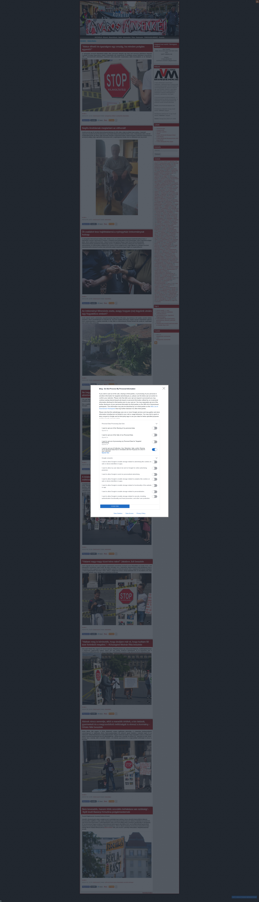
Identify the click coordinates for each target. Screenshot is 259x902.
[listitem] (129, 424)
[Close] (164, 389)
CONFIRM (115, 506)
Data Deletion (118, 513)
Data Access (129, 513)
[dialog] (129, 451)
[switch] (154, 428)
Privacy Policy (141, 513)
